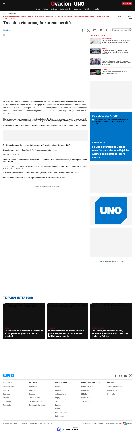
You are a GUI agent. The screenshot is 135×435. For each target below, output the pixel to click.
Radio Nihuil (85, 390)
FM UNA (84, 394)
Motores (32, 390)
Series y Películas (65, 9)
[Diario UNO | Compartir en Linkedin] (107, 30)
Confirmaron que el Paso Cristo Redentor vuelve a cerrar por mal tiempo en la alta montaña (115, 52)
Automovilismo (61, 394)
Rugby (57, 398)
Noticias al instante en (108, 261)
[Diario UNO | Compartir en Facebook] (82, 30)
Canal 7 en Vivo (87, 387)
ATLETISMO (51, 328)
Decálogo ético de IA (46, 423)
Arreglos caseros (107, 38)
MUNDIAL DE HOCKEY (98, 328)
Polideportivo (60, 416)
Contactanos (112, 390)
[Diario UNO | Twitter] (130, 375)
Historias (104, 59)
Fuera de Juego (61, 412)
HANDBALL (8, 328)
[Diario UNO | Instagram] (120, 375)
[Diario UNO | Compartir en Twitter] (88, 30)
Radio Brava (85, 398)
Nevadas (104, 48)
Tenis (57, 401)
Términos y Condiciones (29, 423)
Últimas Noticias (9, 387)
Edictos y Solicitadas (37, 405)
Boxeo (57, 409)
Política (45, 9)
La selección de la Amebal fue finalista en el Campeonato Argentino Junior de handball (24, 333)
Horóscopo (33, 387)
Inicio (38, 9)
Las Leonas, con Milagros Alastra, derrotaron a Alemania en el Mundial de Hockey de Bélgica (110, 333)
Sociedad (54, 9)
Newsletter (111, 394)
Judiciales (7, 401)
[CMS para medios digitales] (67, 429)
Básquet (58, 405)
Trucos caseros (34, 398)
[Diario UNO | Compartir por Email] (94, 30)
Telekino (104, 69)
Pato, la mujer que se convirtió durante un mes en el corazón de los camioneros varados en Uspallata (116, 62)
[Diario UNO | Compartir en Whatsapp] (101, 30)
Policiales (87, 9)
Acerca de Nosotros (114, 387)
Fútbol (57, 387)
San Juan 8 (85, 401)
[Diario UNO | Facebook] (115, 375)
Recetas (32, 394)
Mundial (58, 390)
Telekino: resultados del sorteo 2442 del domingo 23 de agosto (114, 72)
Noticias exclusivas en (43, 186)
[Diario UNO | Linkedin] (125, 375)
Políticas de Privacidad (10, 423)
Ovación (96, 9)
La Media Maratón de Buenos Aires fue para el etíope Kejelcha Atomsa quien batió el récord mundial (66, 333)
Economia (77, 9)
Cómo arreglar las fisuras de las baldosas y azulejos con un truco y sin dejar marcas (116, 41)
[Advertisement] (45, 135)
